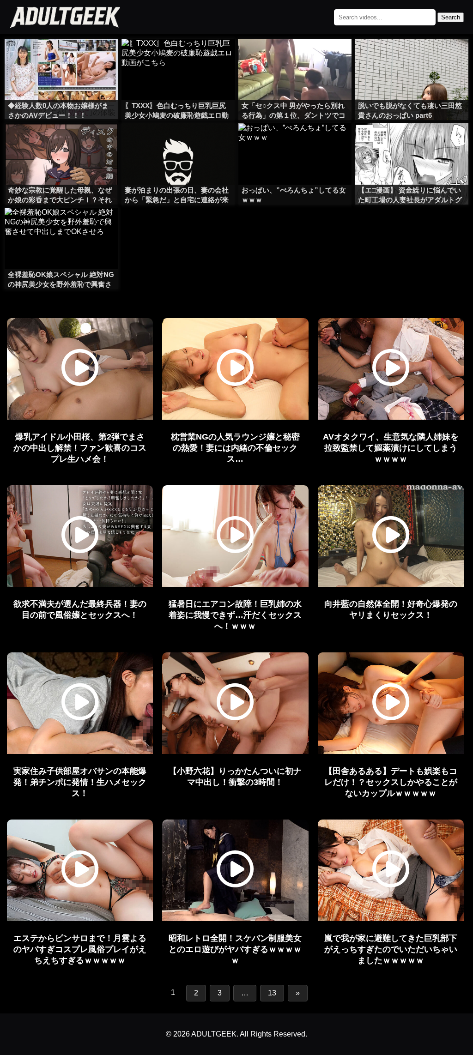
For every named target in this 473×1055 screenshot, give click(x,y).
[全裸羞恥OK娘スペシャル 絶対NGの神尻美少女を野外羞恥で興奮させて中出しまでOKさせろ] (61, 226)
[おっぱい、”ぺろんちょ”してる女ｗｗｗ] (295, 141)
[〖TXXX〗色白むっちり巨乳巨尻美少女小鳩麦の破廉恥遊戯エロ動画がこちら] (178, 57)
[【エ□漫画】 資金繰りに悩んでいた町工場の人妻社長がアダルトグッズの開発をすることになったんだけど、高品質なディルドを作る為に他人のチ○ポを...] (411, 141)
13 (272, 993)
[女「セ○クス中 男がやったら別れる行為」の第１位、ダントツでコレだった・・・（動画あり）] (295, 57)
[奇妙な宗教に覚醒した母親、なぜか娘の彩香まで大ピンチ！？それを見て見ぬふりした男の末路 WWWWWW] (61, 141)
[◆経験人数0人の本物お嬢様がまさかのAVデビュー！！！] (61, 57)
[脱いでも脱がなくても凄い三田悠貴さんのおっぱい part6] (411, 57)
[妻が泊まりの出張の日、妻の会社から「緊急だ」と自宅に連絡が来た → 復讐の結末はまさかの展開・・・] (178, 141)
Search (450, 17)
